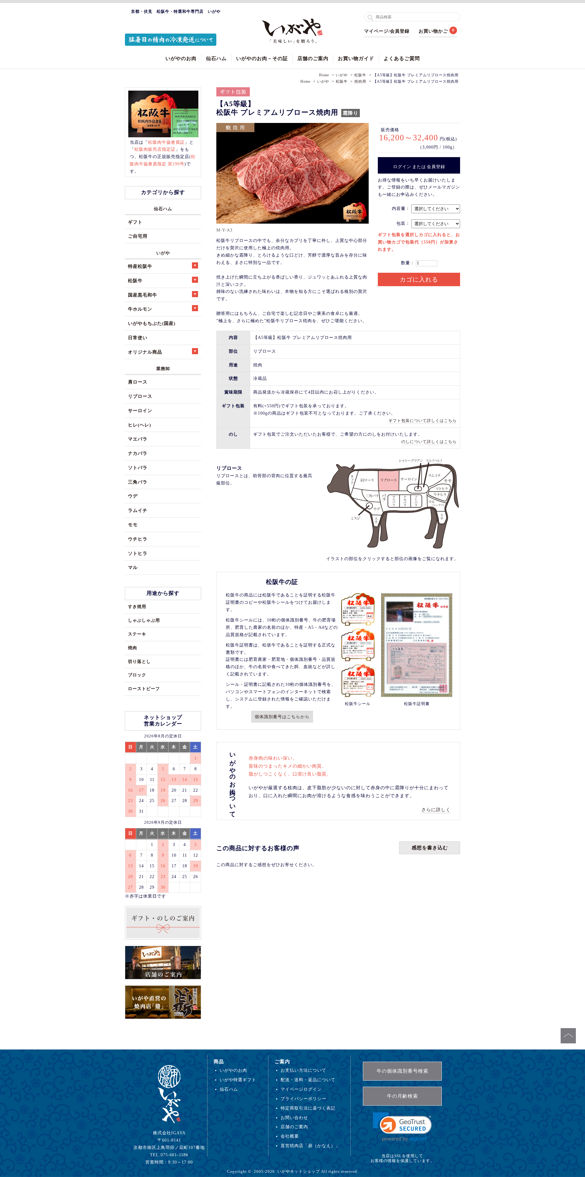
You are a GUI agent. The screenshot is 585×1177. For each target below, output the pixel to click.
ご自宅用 (137, 236)
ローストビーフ (144, 688)
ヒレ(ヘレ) (139, 424)
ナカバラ (137, 453)
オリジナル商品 (145, 352)
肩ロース (137, 381)
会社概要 (290, 1136)
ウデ (133, 496)
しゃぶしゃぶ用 (144, 620)
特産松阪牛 (140, 266)
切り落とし (139, 661)
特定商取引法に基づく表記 (308, 1108)
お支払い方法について (303, 1070)
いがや (163, 252)
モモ (133, 524)
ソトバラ (137, 467)
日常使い (137, 337)
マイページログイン (301, 1089)
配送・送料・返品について (308, 1079)
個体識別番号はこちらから (282, 716)
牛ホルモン (140, 308)
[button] (402, 1127)
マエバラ (137, 438)
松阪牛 (135, 280)
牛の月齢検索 (402, 1096)
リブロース (140, 396)
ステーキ (137, 634)
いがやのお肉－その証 (262, 58)
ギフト (135, 222)
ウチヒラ (137, 539)
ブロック (137, 674)
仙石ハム (216, 58)
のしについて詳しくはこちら (429, 441)
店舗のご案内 (312, 58)
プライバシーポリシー (303, 1098)
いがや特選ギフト (238, 1079)
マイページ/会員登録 (387, 31)
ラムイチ (137, 510)
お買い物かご (433, 31)
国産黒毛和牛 (142, 294)
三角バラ (137, 481)
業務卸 (163, 368)
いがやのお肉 (181, 58)
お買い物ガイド (356, 58)
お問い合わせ (294, 1117)
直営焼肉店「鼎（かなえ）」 (310, 1145)
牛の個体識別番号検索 (402, 1071)
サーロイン (140, 410)
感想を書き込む (430, 847)
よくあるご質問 (402, 58)
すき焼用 (137, 606)
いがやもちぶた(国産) (152, 323)
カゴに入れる (419, 279)
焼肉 (132, 647)
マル (133, 567)
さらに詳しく (436, 809)
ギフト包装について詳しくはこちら (422, 420)
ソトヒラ (137, 553)
